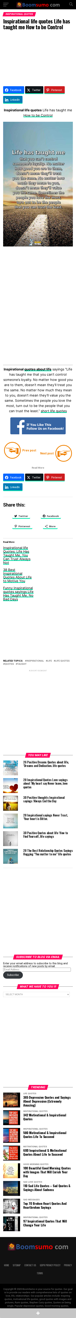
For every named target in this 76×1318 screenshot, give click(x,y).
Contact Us (30, 1265)
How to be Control (38, 115)
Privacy (68, 1265)
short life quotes (54, 411)
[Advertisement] (38, 57)
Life (49, 661)
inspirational (35, 661)
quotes (9, 664)
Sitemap (17, 1265)
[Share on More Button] (38, 1313)
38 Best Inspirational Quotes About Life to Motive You (17, 575)
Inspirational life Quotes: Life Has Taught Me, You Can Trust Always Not (16, 555)
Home (6, 1265)
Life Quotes (62, 661)
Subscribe (13, 975)
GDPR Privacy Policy (50, 1265)
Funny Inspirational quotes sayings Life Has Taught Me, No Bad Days (18, 593)
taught (22, 664)
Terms (40, 1273)
